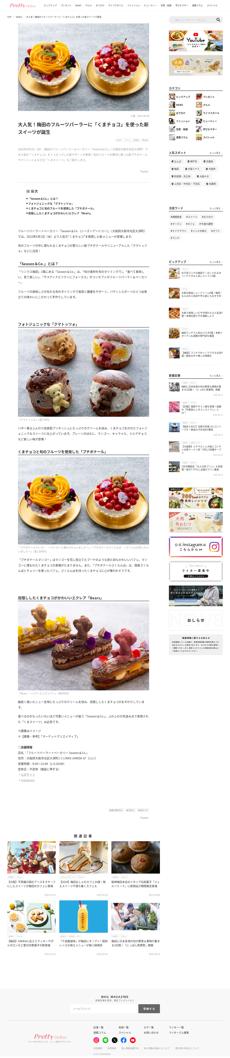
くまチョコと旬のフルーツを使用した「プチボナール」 (62, 208)
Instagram (27, 780)
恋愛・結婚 (166, 5)
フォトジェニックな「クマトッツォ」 (51, 203)
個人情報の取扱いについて (157, 1048)
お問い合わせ (151, 1032)
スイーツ (143, 810)
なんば (177, 161)
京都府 (209, 161)
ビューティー (150, 5)
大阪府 (211, 168)
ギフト (216, 230)
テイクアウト (179, 230)
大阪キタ (204, 176)
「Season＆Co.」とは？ (43, 198)
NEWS (78, 5)
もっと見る (215, 153)
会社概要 (97, 1048)
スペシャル (212, 5)
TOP (9, 17)
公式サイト (28, 774)
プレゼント (66, 5)
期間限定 (177, 216)
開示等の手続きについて (187, 1048)
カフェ (131, 810)
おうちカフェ (116, 810)
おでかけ (100, 5)
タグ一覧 (149, 1027)
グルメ (88, 5)
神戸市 (193, 161)
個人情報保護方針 (130, 1048)
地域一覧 (124, 1027)
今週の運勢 (207, 223)
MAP (92, 758)
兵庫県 (212, 183)
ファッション (133, 5)
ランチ (175, 237)
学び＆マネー (181, 5)
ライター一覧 (176, 1027)
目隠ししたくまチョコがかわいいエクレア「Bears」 (60, 213)
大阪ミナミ (193, 168)
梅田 (176, 168)
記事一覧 (98, 1027)
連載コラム (197, 5)
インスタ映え (200, 230)
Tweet (144, 171)
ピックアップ (50, 5)
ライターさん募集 (179, 1032)
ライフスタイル (115, 5)
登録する (149, 1008)
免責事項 (111, 1048)
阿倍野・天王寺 (182, 176)
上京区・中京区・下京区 (187, 183)
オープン (176, 223)
